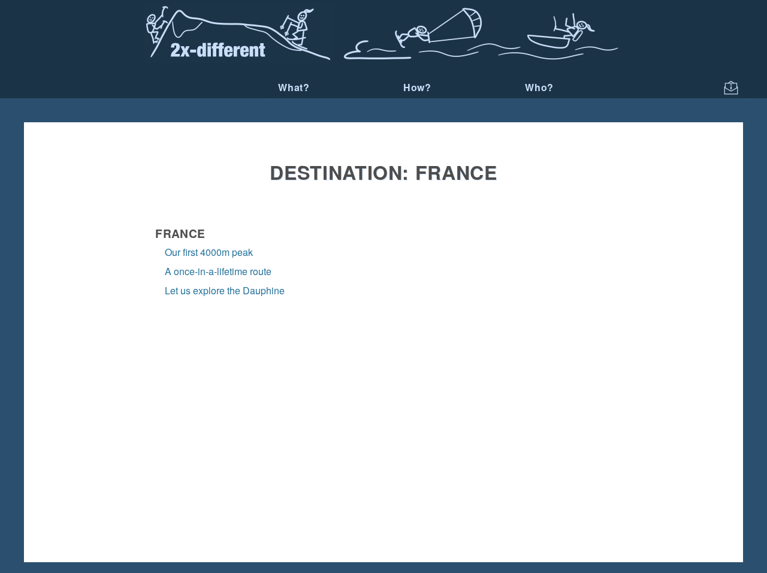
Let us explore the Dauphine (225, 290)
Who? (539, 87)
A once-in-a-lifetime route (218, 271)
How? (417, 87)
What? (294, 87)
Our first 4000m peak (209, 252)
